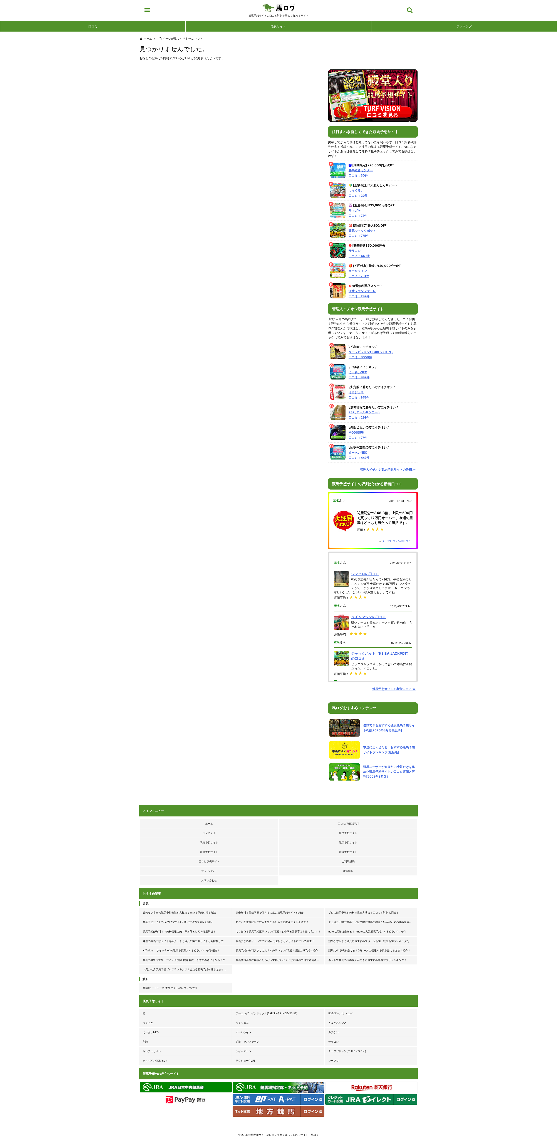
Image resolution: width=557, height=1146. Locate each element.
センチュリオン (152, 1051)
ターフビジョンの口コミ (396, 541)
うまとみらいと (337, 1022)
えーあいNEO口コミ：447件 (359, 374)
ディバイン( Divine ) (155, 1060)
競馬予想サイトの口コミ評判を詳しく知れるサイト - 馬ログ (283, 1134)
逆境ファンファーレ (247, 1041)
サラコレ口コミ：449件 (359, 253)
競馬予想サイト (348, 842)
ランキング (464, 26)
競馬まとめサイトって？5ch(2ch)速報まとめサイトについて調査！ (275, 941)
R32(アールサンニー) (340, 1013)
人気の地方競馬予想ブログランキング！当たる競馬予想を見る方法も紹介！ (187, 969)
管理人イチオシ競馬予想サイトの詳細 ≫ (388, 469)
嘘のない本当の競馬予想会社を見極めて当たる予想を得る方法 (179, 912)
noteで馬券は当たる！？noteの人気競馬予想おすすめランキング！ (367, 931)
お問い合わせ (209, 880)
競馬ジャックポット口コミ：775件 (362, 233)
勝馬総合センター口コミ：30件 (361, 172)
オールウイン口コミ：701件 (359, 273)
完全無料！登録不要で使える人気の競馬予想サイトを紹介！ (271, 912)
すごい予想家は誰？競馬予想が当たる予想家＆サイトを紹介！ (272, 922)
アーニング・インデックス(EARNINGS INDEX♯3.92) (266, 1013)
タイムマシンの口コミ (368, 617)
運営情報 (348, 871)
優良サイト (278, 26)
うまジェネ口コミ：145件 (359, 394)
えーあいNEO (151, 1032)
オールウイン (243, 1032)
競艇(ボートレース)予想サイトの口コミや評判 (170, 987)
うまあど (148, 1022)
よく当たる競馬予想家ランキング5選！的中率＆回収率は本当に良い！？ (278, 931)
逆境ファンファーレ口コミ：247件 (362, 293)
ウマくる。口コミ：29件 (358, 192)
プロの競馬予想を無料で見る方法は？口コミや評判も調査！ (363, 912)
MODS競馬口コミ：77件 (358, 435)
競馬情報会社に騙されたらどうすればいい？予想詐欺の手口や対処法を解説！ (280, 960)
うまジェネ (242, 1022)
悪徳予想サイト (209, 842)
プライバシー (209, 871)
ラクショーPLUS (246, 1060)
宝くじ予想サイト (209, 861)
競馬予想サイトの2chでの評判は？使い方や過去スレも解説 (178, 922)
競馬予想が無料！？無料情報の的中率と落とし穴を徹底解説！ (179, 931)
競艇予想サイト (209, 851)
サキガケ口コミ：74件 (358, 213)
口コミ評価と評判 (348, 823)
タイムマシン (243, 1051)
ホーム (209, 823)
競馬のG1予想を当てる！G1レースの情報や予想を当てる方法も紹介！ (369, 950)
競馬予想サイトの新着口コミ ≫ (394, 689)
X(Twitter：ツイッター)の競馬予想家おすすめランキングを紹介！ (181, 950)
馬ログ (278, 7)
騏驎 (145, 1041)
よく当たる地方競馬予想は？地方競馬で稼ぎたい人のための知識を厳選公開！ (373, 922)
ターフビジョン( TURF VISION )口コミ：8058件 (371, 354)
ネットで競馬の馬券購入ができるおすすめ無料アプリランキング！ (367, 960)
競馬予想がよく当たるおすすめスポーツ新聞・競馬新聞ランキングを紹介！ (372, 941)
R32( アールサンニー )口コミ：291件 (364, 414)
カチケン (333, 1032)
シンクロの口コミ (365, 574)
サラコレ (333, 1041)
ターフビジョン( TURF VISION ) (347, 1051)
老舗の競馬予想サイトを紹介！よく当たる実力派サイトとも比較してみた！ (187, 941)
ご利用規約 (348, 861)
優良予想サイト (348, 833)
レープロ (333, 1060)
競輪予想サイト (348, 851)
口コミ (92, 26)
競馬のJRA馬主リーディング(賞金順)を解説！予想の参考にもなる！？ (184, 960)
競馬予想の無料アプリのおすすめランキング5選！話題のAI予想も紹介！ (278, 950)
